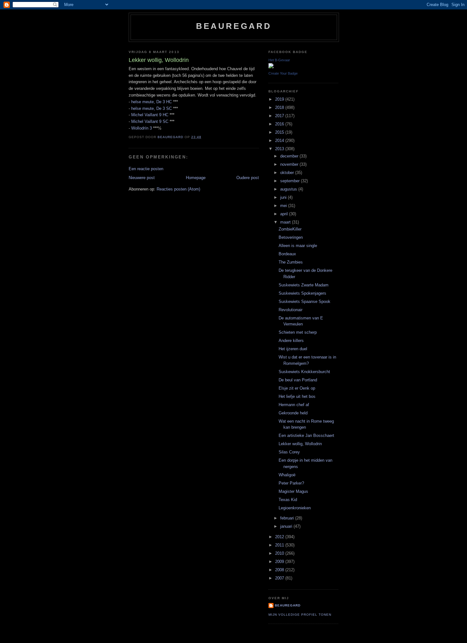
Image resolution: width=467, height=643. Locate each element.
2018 (280, 107)
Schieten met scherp (298, 332)
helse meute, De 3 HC (151, 101)
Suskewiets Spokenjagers (302, 293)
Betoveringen (291, 237)
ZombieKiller (290, 229)
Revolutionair (290, 309)
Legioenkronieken (295, 508)
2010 (280, 553)
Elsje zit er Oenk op (297, 388)
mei (284, 205)
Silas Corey (289, 452)
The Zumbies (291, 262)
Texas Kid (288, 499)
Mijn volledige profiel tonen (299, 614)
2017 (280, 115)
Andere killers (291, 340)
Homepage (196, 177)
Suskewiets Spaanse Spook (304, 301)
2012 (280, 536)
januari (287, 526)
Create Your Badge (283, 73)
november (290, 164)
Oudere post (247, 177)
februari (287, 518)
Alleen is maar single (298, 245)
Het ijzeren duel (293, 348)
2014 (280, 140)
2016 (280, 124)
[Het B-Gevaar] (271, 66)
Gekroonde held (293, 413)
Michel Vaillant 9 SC (149, 121)
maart (286, 222)
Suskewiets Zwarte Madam (303, 285)
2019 (280, 99)
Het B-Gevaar (279, 60)
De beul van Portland (298, 380)
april (284, 213)
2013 (280, 148)
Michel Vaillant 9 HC (149, 114)
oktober (287, 172)
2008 (280, 569)
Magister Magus (293, 491)
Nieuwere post (142, 177)
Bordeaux (287, 253)
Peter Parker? (291, 483)
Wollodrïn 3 (141, 128)
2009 (280, 561)
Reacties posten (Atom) (178, 189)
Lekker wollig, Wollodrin (300, 443)
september (290, 180)
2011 (280, 545)
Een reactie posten (146, 168)
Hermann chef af (294, 404)
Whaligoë (287, 474)
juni (284, 197)
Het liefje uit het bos (297, 396)
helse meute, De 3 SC (151, 108)
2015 (280, 132)
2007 (280, 578)
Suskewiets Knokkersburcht (304, 371)
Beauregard (234, 26)
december (290, 156)
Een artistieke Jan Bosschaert (306, 435)
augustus (289, 189)
